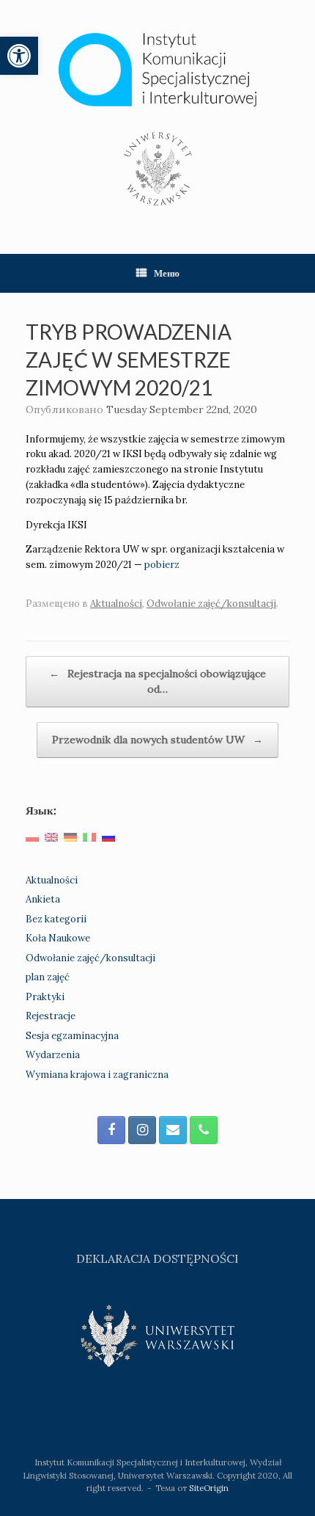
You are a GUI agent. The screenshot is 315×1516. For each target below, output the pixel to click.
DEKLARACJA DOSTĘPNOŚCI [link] (157, 1258)
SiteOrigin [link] (209, 1487)
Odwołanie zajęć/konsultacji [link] (211, 603)
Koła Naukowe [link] (58, 938)
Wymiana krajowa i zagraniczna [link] (97, 1074)
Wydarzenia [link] (53, 1055)
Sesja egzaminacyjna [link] (72, 1036)
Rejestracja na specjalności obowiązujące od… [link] (157, 681)
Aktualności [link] (116, 603)
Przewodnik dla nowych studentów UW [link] (157, 739)
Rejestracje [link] (50, 1016)
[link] (19, 56)
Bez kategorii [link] (56, 919)
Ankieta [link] (43, 899)
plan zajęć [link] (48, 977)
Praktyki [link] (45, 997)
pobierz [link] (161, 564)
